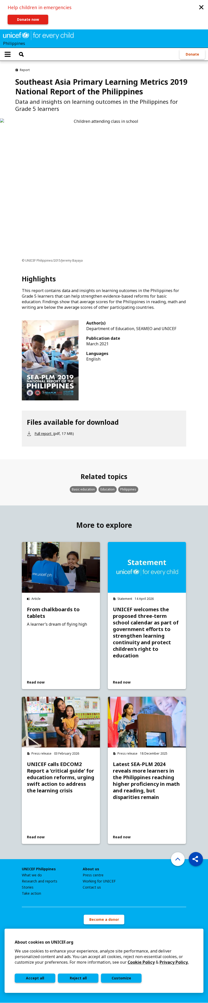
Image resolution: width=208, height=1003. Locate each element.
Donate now (28, 19)
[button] (201, 7)
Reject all (78, 978)
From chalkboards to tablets (53, 612)
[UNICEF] (38, 35)
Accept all (35, 978)
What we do (32, 875)
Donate (192, 54)
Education (107, 489)
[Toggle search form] (21, 54)
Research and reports (39, 881)
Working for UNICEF (99, 881)
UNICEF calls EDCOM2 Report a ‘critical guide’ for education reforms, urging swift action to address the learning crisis (60, 777)
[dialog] (104, 961)
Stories (27, 887)
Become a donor (104, 919)
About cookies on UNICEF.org (44, 942)
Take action (31, 893)
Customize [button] (121, 978)
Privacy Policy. (174, 962)
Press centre (93, 875)
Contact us (92, 887)
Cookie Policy (141, 962)
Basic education (83, 489)
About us (91, 869)
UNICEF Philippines (39, 869)
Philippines (128, 489)
